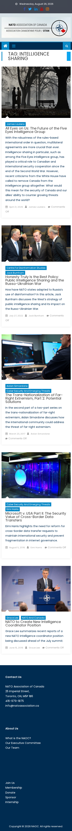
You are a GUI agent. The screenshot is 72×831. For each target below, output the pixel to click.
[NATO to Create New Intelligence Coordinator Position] (36, 589)
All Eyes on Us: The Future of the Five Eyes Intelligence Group (36, 130)
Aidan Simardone (17, 386)
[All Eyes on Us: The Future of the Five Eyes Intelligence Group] (36, 92)
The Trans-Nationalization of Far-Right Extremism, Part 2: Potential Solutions (34, 398)
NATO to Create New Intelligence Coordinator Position (33, 623)
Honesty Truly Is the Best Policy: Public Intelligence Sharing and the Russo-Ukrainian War (34, 280)
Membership (13, 788)
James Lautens (16, 124)
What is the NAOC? (18, 738)
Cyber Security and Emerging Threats (28, 390)
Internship (12, 802)
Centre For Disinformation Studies (26, 267)
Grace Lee (12, 617)
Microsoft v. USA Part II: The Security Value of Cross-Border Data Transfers (35, 517)
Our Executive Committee (23, 743)
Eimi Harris (13, 509)
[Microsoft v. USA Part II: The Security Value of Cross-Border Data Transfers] (36, 475)
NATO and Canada (33, 617)
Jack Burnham (15, 272)
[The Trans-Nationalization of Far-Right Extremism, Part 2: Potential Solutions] (36, 357)
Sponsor (10, 797)
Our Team (12, 748)
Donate (10, 792)
